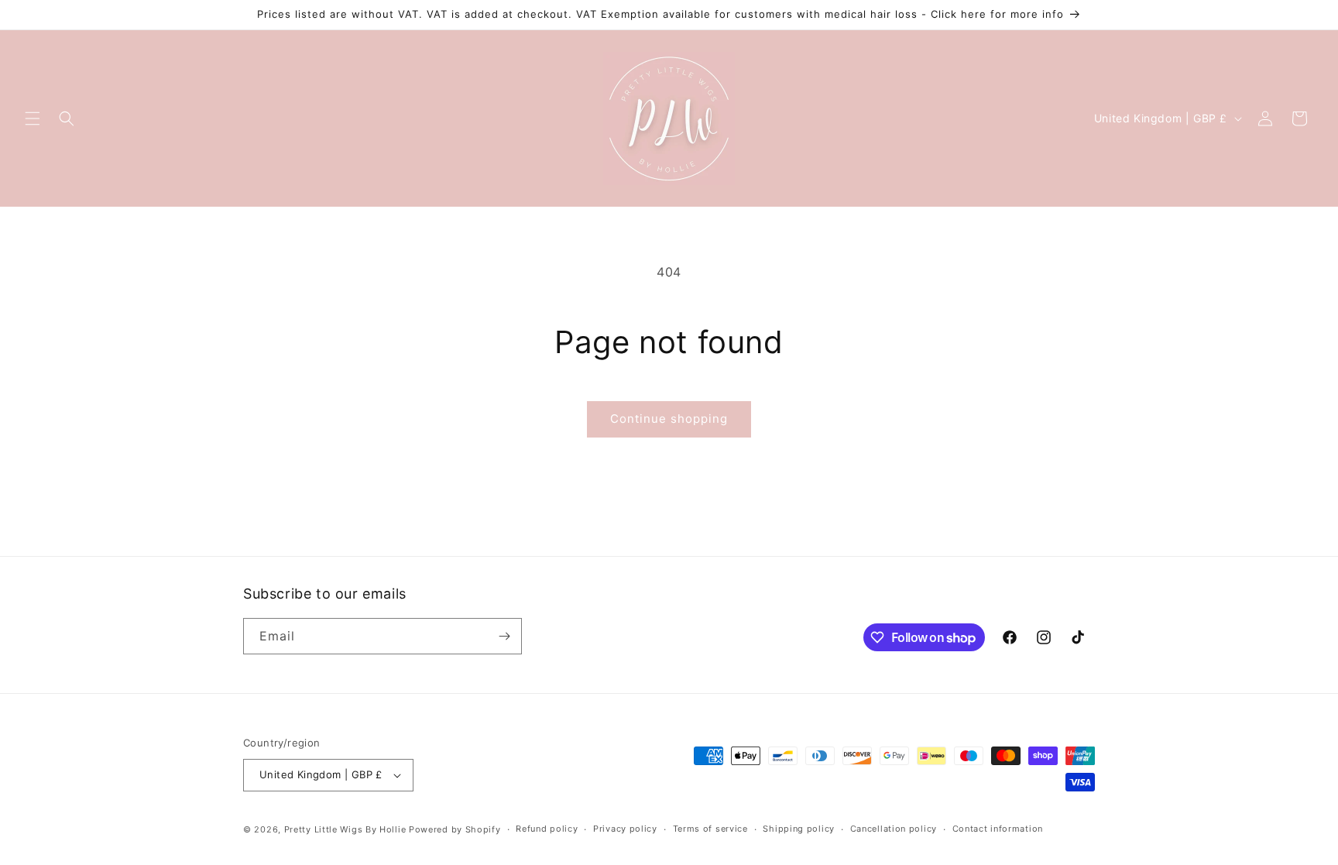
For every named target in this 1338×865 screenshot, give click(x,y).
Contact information (997, 828)
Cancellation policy (893, 828)
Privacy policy (625, 828)
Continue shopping (669, 418)
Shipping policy (799, 828)
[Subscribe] (504, 636)
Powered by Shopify (455, 829)
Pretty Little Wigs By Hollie (345, 829)
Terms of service (710, 828)
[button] (32, 118)
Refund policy (547, 828)
